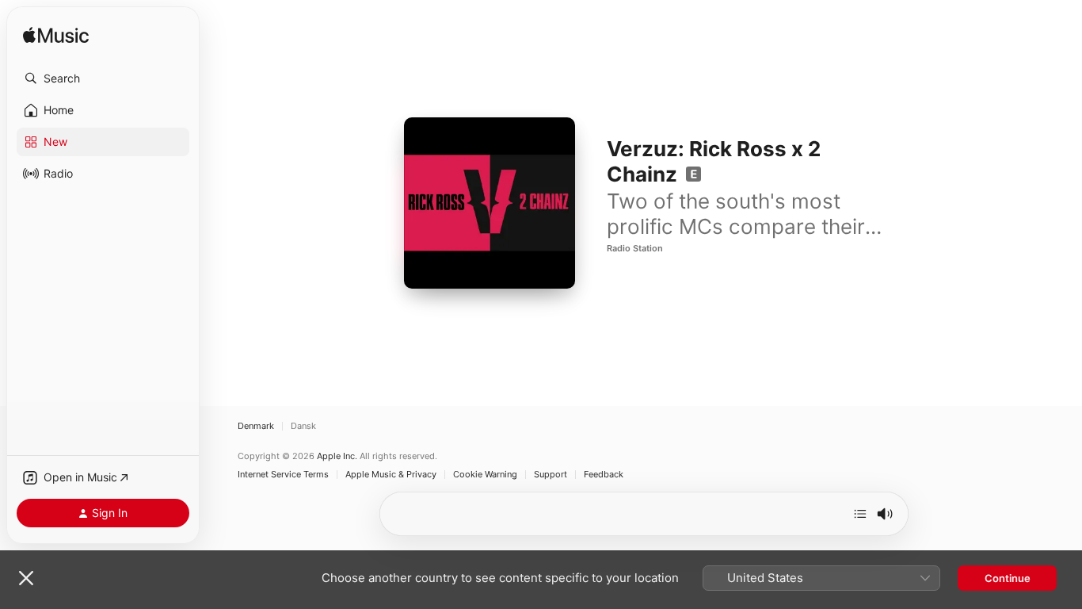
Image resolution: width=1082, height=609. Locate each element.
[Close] (26, 578)
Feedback (603, 474)
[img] (56, 36)
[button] (103, 78)
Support (550, 474)
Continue (1008, 578)
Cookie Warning (485, 474)
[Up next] (860, 514)
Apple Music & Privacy (390, 474)
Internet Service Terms (283, 474)
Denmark (256, 426)
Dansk (303, 426)
